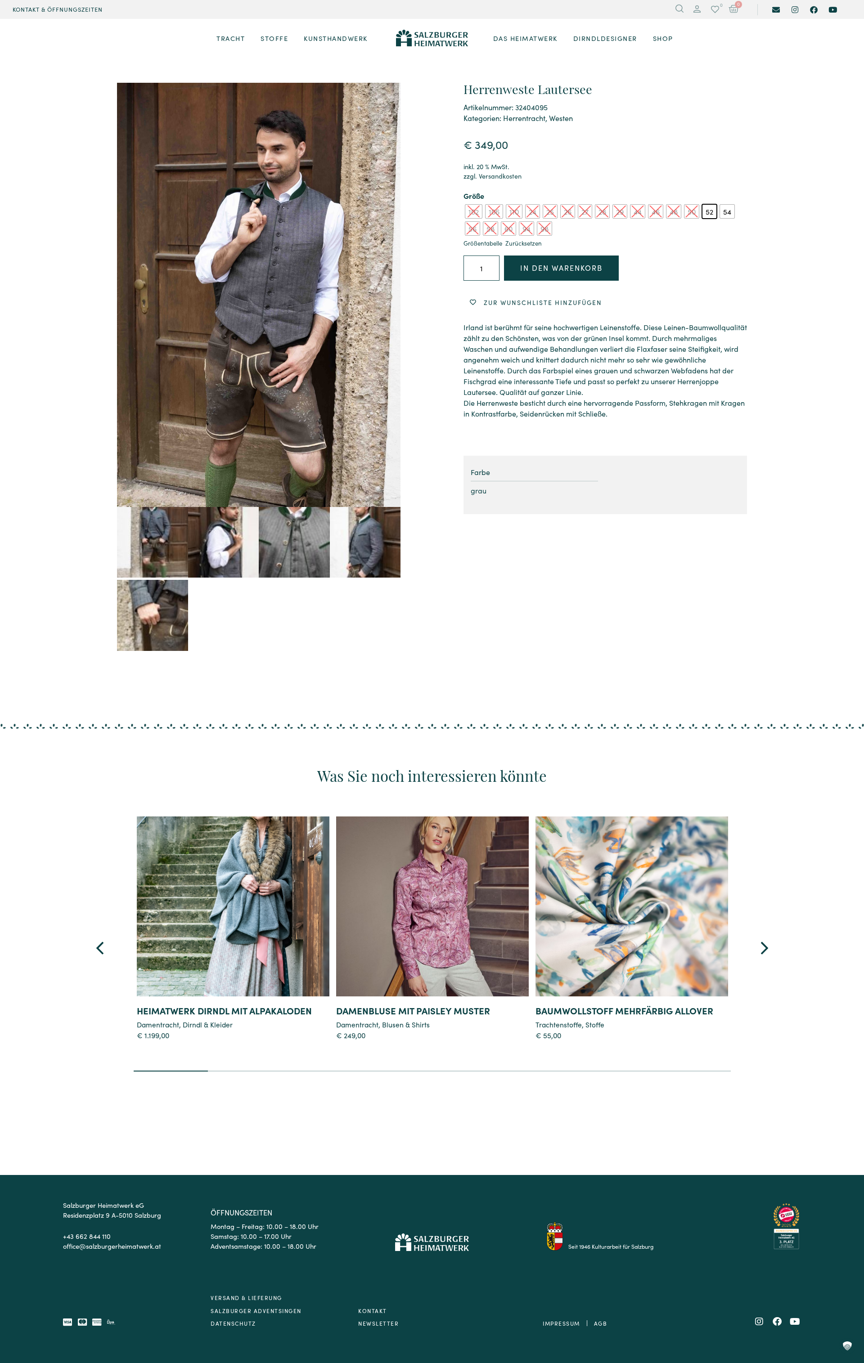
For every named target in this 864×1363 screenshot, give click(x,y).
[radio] (473, 211)
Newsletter (378, 1323)
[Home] (432, 38)
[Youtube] (833, 9)
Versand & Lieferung (246, 1297)
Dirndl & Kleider (208, 1024)
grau (478, 490)
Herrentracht (524, 118)
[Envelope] (776, 9)
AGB (601, 1323)
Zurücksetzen (523, 243)
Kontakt (372, 1311)
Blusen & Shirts (406, 1024)
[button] (697, 9)
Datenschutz (233, 1323)
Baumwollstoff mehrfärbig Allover (624, 1010)
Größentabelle (483, 243)
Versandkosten (500, 175)
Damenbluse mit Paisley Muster (413, 1010)
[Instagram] (795, 9)
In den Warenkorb (561, 268)
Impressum (561, 1323)
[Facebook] (814, 9)
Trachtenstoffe (559, 1024)
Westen (561, 118)
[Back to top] (847, 1308)
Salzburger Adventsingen (256, 1311)
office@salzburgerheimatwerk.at (112, 1246)
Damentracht (158, 1024)
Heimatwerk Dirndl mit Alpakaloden (224, 1010)
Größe (474, 196)
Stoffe (594, 1024)
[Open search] (679, 9)
